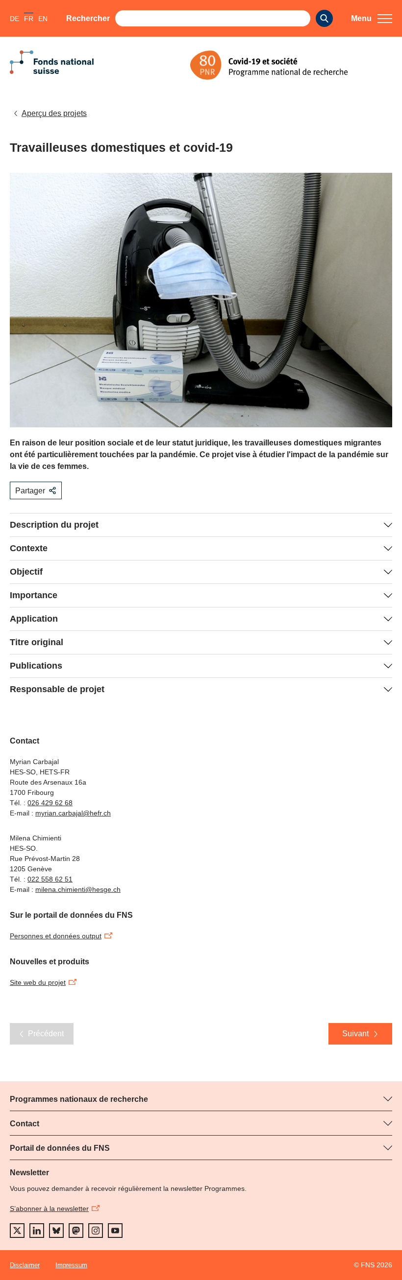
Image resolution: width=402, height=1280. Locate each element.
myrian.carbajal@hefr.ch (73, 813)
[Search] (324, 18)
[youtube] (115, 1230)
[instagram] (95, 1230)
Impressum (71, 1265)
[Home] (291, 65)
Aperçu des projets (54, 113)
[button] (371, 18)
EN (43, 19)
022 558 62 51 (50, 879)
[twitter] (17, 1230)
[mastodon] (76, 1230)
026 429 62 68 (50, 803)
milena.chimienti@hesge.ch (78, 889)
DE (14, 19)
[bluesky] (56, 1230)
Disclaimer (25, 1265)
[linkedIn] (36, 1230)
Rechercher (88, 18)
